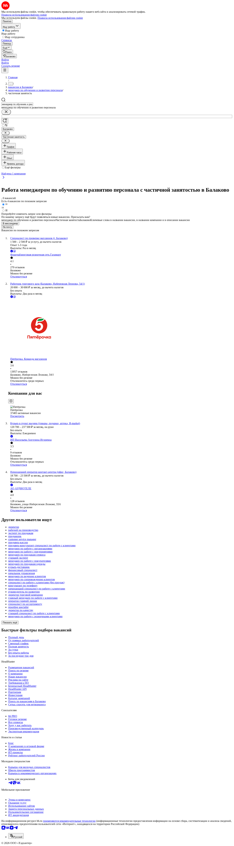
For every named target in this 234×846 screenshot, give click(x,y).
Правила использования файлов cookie (60, 17)
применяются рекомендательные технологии (69, 820)
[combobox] (17, 104)
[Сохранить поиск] (4, 121)
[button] (5, 59)
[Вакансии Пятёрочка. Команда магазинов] (120, 328)
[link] (7, 52)
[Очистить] (6, 112)
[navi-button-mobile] (4, 70)
